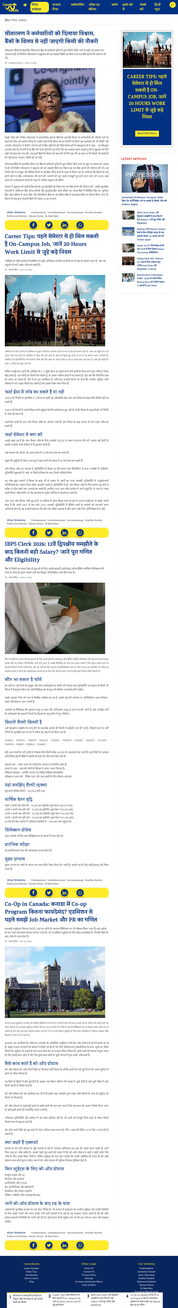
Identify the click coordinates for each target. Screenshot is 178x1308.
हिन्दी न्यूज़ (157, 7)
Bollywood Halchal (17, 216)
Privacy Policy (89, 1275)
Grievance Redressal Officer (89, 1282)
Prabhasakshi (38, 213)
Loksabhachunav (56, 213)
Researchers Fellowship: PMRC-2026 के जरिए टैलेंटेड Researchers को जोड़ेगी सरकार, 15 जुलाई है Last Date (151, 280)
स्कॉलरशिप (77, 5)
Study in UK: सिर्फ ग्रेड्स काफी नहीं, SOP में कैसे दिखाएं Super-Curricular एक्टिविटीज (151, 249)
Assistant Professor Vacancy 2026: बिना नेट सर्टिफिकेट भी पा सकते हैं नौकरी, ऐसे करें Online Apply (144, 201)
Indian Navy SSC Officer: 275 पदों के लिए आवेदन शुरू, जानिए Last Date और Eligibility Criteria (150, 264)
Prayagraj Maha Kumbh (146, 1292)
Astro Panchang (146, 1275)
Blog (31, 1282)
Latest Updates (31, 1268)
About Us (89, 1268)
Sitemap (89, 1278)
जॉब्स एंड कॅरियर (94, 7)
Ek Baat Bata (51, 216)
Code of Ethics (89, 1285)
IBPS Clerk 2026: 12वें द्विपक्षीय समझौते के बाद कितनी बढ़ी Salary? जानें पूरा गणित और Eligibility (151, 218)
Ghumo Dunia (36, 216)
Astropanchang (75, 213)
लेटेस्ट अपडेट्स (36, 7)
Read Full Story (147, 134)
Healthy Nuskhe (93, 213)
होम (7, 20)
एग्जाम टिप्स (56, 7)
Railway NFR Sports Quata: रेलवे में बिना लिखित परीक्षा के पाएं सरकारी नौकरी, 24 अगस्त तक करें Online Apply (151, 235)
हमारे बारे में (128, 7)
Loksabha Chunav (146, 1272)
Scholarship (31, 1275)
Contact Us (88, 1272)
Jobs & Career (31, 1278)
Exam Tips (31, 1272)
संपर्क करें (143, 7)
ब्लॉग (115, 5)
